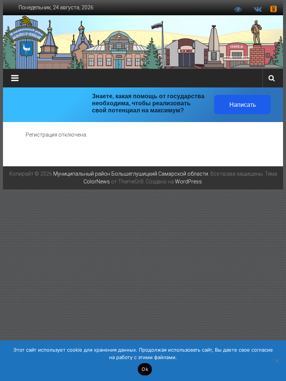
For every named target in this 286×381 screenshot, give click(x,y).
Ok (145, 369)
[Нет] (276, 361)
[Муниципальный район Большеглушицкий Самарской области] (143, 42)
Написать (242, 105)
